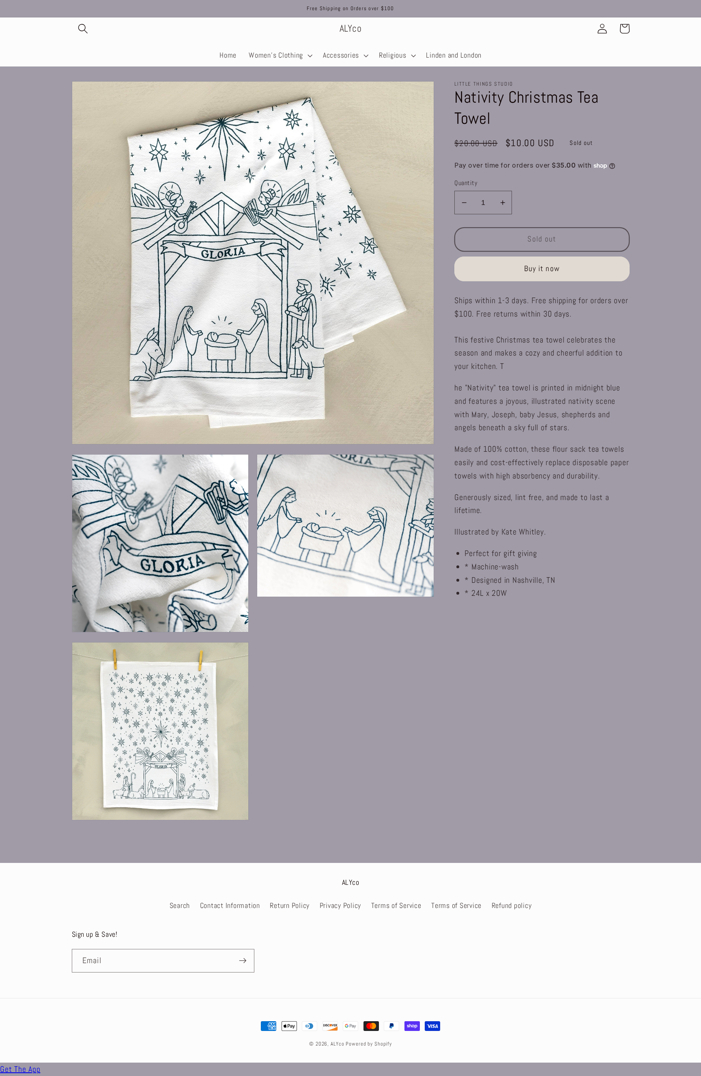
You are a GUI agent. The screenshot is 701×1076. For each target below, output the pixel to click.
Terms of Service (396, 905)
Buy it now (542, 268)
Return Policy (290, 905)
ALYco (337, 1044)
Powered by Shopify (369, 1044)
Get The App (20, 1069)
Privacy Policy (340, 905)
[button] (83, 28)
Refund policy (512, 905)
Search (180, 905)
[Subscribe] (243, 960)
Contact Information (230, 905)
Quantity (465, 183)
